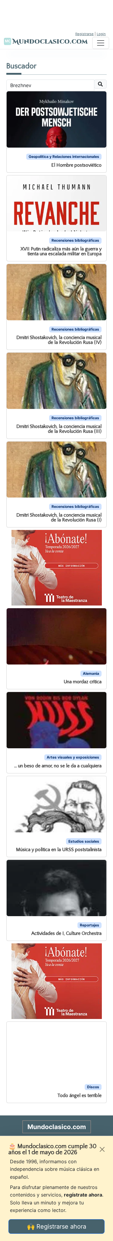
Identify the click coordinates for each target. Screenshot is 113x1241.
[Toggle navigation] (100, 43)
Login (101, 34)
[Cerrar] (102, 1149)
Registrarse (84, 34)
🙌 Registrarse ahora (56, 1226)
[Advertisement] (56, 15)
